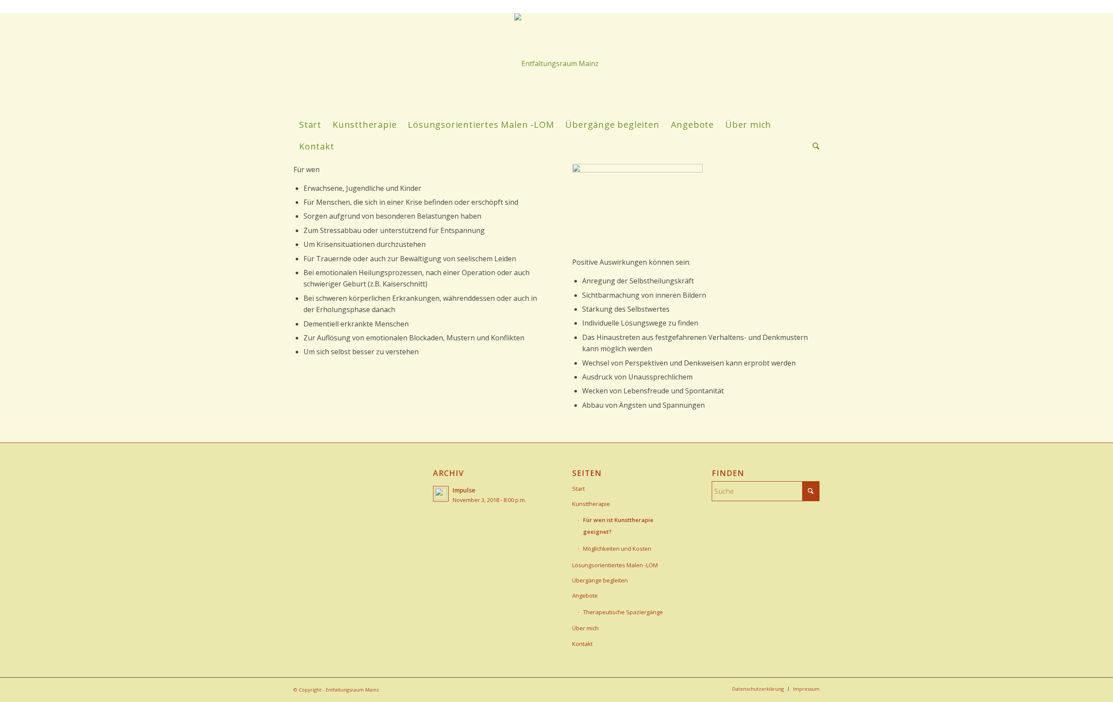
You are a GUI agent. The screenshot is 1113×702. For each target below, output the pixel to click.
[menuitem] (310, 125)
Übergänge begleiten (600, 580)
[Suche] (813, 146)
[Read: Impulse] (441, 494)
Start (578, 488)
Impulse (464, 490)
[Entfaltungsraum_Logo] (556, 63)
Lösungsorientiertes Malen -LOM (615, 565)
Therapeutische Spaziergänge (623, 612)
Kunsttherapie (591, 504)
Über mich (585, 628)
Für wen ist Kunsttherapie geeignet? (618, 525)
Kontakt (582, 644)
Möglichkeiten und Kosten (617, 548)
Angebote (585, 595)
